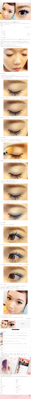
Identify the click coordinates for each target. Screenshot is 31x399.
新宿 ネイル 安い (18, 353)
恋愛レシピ (15, 396)
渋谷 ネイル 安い (6, 353)
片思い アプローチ (11, 353)
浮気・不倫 (2, 387)
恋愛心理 (17, 381)
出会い (1, 384)
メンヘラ (23, 353)
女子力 (15, 353)
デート (16, 384)
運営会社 (11, 395)
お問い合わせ (19, 395)
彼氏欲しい (2, 353)
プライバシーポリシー (15, 395)
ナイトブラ (26, 353)
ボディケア (17, 392)
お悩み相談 (17, 387)
